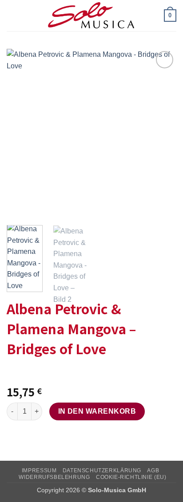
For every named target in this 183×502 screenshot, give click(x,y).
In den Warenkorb (97, 411)
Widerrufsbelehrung (54, 477)
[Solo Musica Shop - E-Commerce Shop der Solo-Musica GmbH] (91, 15)
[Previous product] (32, 372)
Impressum (39, 470)
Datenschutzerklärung (102, 470)
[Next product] (14, 372)
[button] (12, 15)
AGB (153, 470)
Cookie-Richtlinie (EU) (131, 477)
